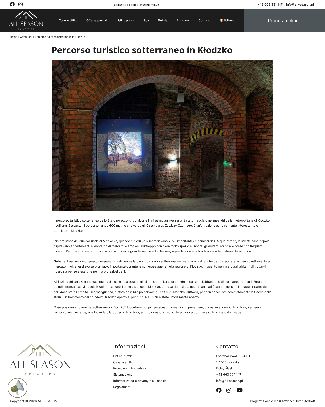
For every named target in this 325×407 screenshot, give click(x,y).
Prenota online (283, 20)
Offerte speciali (96, 20)
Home (13, 36)
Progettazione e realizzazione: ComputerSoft (282, 401)
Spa (146, 20)
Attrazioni (183, 20)
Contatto (204, 20)
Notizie (162, 20)
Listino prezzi (125, 20)
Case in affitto (68, 20)
